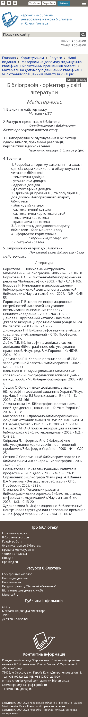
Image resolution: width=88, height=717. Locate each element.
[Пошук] (83, 34)
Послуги (7, 558)
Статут (7, 607)
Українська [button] (34, 3)
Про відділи (10, 562)
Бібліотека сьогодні (15, 537)
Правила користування (18, 549)
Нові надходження (15, 578)
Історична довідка (14, 533)
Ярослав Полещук (53, 709)
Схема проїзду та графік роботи (24, 685)
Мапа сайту (10, 594)
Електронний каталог (17, 574)
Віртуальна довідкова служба (22, 590)
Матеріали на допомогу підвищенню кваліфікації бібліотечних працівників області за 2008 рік (42, 72)
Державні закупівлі (15, 619)
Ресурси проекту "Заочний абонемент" (29, 586)
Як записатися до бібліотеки (22, 545)
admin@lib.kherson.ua (54, 681)
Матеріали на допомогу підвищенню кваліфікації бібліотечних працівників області (42, 64)
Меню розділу (76, 80)
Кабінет (64, 3)
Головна (9, 58)
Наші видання (11, 582)
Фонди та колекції (14, 554)
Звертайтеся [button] (49, 3)
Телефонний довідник (17, 689)
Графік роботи (12, 541)
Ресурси (56, 58)
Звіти (5, 615)
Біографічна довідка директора (23, 611)
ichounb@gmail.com (25, 681)
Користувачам (32, 58)
